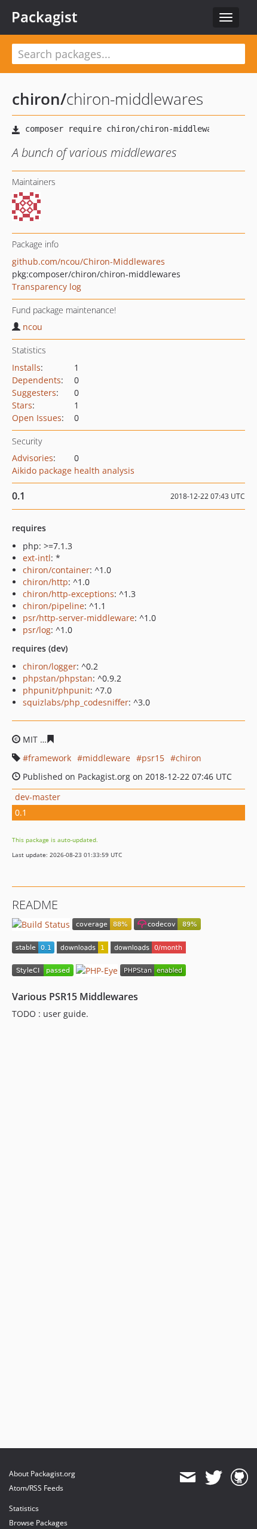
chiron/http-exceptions (68, 594)
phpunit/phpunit (56, 690)
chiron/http (45, 582)
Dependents (36, 380)
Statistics (24, 1508)
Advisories (32, 458)
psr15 (153, 758)
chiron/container (56, 570)
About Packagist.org (42, 1474)
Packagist (44, 16)
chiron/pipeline (53, 605)
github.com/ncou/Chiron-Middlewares (88, 261)
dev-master (37, 797)
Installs (26, 367)
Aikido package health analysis (73, 470)
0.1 (21, 812)
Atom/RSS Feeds (36, 1488)
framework (49, 758)
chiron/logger (50, 666)
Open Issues (37, 417)
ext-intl (37, 558)
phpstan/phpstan (58, 678)
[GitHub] (239, 1477)
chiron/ (39, 99)
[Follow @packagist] (213, 1477)
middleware (106, 758)
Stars (22, 405)
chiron (188, 758)
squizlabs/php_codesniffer (75, 702)
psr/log (37, 629)
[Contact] (187, 1477)
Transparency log (46, 286)
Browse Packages (38, 1523)
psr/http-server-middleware (78, 617)
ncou (32, 326)
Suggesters (34, 392)
